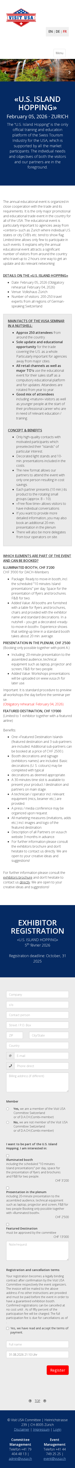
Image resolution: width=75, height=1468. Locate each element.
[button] (5, 70)
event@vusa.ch (55, 1458)
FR (65, 31)
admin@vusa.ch (20, 1458)
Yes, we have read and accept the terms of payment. (39, 1330)
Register (57, 1370)
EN (51, 31)
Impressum (41, 1429)
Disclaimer (21, 1429)
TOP (37, 1401)
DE (58, 31)
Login (57, 1429)
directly (25, 882)
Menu (61, 54)
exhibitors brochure (17, 877)
